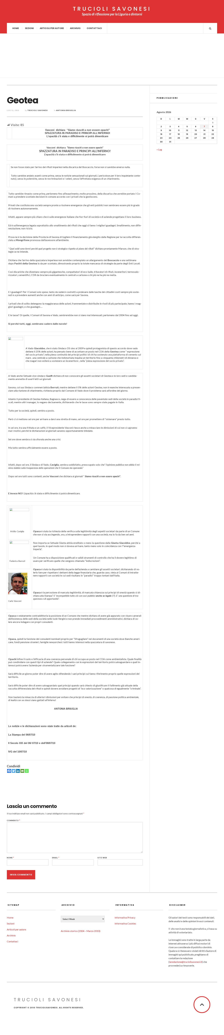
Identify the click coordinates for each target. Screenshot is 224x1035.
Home (15, 28)
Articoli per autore (52, 28)
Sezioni (29, 28)
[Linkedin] (18, 771)
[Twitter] (13, 771)
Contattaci (94, 28)
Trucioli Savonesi (37, 110)
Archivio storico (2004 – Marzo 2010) (80, 930)
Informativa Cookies (125, 923)
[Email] (22, 771)
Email (55, 857)
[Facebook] (9, 771)
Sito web (102, 857)
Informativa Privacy (125, 917)
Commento (13, 820)
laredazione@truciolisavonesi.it (185, 961)
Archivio (75, 28)
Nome (10, 857)
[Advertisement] (112, 56)
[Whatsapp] (27, 771)
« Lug (159, 149)
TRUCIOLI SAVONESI (112, 8)
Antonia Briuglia (66, 110)
